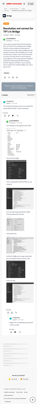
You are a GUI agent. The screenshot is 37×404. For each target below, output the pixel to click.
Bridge (23, 8)
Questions (6, 10)
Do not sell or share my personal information (15, 398)
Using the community (9, 392)
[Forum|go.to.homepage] (14, 3)
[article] (18, 108)
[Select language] (24, 3)
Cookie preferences (8, 395)
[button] (3, 4)
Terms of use (19, 392)
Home (5, 8)
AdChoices (8, 401)
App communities (14, 8)
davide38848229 (11, 38)
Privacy (26, 392)
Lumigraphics (10, 101)
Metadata (6, 73)
